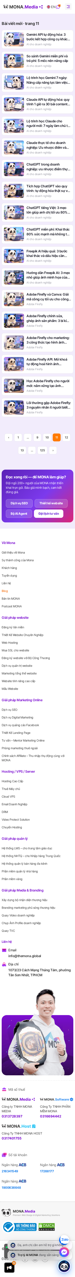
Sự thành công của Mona (18, 560)
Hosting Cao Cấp (12, 781)
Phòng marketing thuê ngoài (20, 748)
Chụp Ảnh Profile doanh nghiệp (21, 923)
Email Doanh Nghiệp (14, 804)
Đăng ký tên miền (13, 627)
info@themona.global (24, 956)
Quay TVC (8, 930)
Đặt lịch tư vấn (49, 514)
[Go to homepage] (23, 6)
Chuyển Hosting (12, 827)
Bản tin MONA (11, 598)
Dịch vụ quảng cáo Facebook (20, 725)
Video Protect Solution (16, 819)
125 (42, 450)
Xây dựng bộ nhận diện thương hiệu (24, 900)
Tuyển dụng (9, 575)
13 (22, 450)
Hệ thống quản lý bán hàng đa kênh (24, 863)
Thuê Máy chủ (11, 789)
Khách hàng (9, 568)
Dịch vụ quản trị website (17, 665)
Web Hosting (10, 642)
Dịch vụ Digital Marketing (17, 717)
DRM (5, 812)
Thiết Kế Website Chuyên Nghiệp (22, 635)
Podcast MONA (11, 606)
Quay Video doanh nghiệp (18, 915)
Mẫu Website (10, 688)
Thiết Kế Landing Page (16, 732)
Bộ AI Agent (19, 514)
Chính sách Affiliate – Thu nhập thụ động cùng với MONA (33, 758)
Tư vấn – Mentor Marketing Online (23, 740)
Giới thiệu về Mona (13, 552)
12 (66, 437)
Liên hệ (6, 583)
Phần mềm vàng (12, 879)
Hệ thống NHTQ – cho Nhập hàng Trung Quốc (31, 856)
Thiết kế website (51, 503)
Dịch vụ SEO (19, 503)
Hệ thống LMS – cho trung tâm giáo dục (27, 848)
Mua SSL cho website (15, 650)
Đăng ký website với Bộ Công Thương (26, 658)
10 (47, 437)
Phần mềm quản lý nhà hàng (20, 871)
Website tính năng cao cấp (18, 681)
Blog (5, 591)
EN (53, 7)
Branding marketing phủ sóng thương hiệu (28, 907)
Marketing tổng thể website (19, 673)
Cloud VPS (8, 796)
